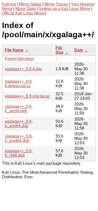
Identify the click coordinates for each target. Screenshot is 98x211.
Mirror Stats (25, 8)
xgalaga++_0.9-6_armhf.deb (19, 108)
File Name (14, 50)
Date (78, 50)
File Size (60, 50)
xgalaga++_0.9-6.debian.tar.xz (19, 83)
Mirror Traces (56, 4)
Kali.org (9, 4)
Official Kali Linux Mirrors (24, 13)
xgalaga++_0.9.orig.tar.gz (27, 96)
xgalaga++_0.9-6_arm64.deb (19, 123)
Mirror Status (30, 4)
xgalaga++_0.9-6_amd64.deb (19, 138)
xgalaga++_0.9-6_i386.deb (19, 153)
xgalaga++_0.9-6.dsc (23, 69)
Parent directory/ (19, 58)
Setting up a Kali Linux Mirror (64, 8)
